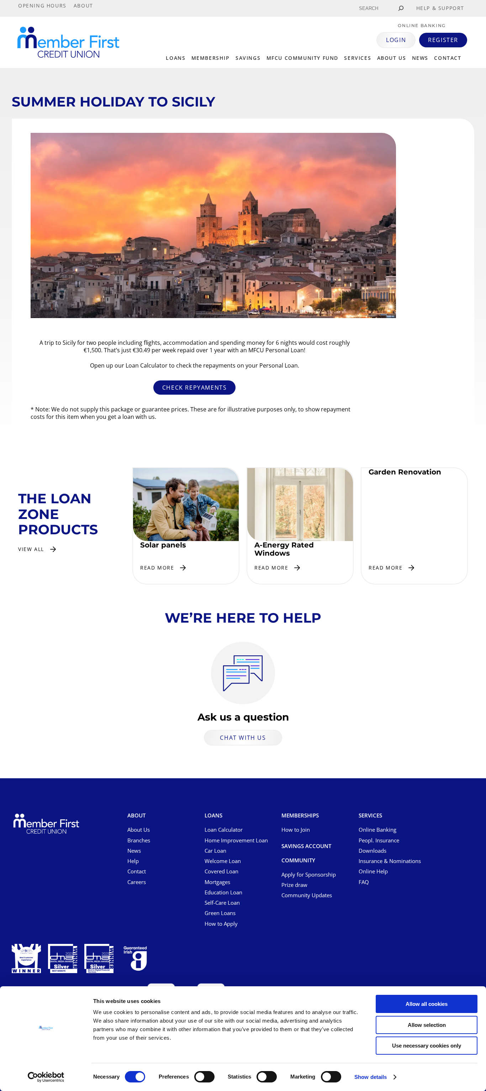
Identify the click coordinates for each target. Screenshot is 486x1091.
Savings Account (306, 846)
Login (396, 40)
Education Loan (223, 892)
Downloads (372, 850)
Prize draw (294, 884)
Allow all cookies (427, 1004)
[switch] (204, 1076)
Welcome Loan (223, 860)
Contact (447, 57)
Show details (370, 1077)
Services (357, 57)
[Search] (400, 8)
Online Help (373, 871)
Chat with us (243, 738)
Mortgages (217, 881)
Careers (136, 881)
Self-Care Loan (222, 902)
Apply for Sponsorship (308, 874)
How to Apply (221, 923)
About (136, 815)
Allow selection (427, 1025)
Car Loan (215, 850)
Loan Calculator (224, 829)
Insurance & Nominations (390, 860)
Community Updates (306, 895)
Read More (157, 567)
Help (133, 860)
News (420, 57)
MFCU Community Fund (302, 57)
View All (31, 549)
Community (298, 860)
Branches (138, 840)
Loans (175, 57)
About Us (138, 829)
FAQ (364, 881)
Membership (210, 57)
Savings (248, 57)
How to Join (295, 829)
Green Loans (220, 912)
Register (443, 40)
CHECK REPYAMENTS (194, 387)
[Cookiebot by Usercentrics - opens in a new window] (46, 1077)
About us (391, 57)
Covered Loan (221, 871)
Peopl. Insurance (379, 840)
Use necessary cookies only (426, 1046)
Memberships (300, 815)
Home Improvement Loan (236, 840)
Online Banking (377, 829)
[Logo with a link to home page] (68, 42)
